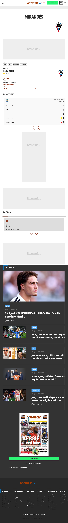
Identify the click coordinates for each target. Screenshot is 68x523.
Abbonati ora (33, 458)
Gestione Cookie (52, 505)
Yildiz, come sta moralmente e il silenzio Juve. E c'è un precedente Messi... (32, 315)
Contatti (50, 495)
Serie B (4, 499)
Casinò (62, 503)
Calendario (16, 64)
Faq (49, 499)
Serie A (33, 349)
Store (38, 503)
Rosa (10, 64)
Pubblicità (63, 495)
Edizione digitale (41, 501)
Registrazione (64, 497)
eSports (17, 507)
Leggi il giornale (35, 463)
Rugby (16, 497)
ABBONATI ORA (52, 3)
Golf (16, 503)
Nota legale (51, 501)
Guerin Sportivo (31, 503)
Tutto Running (18, 501)
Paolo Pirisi (10, 320)
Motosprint (29, 501)
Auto (28, 495)
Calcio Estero (5, 505)
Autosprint (29, 497)
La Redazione (52, 497)
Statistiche (23, 64)
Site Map (62, 499)
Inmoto (28, 499)
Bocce (16, 505)
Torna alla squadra (9, 62)
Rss (38, 495)
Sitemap (39, 505)
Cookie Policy (52, 503)
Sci (15, 495)
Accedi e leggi (23, 467)
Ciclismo (17, 499)
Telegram (42, 514)
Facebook (25, 514)
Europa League (6, 503)
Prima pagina (40, 499)
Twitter (37, 514)
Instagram (31, 514)
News (5, 64)
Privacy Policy (52, 507)
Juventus (7, 306)
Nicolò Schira (38, 404)
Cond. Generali (52, 509)
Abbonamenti (41, 497)
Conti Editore (30, 507)
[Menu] (3, 3)
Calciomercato (35, 391)
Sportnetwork (30, 505)
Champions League (7, 501)
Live (44, 3)
